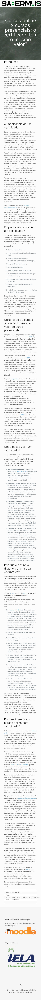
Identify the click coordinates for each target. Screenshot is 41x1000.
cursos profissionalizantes (16, 207)
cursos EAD (26, 358)
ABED (25, 593)
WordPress (28, 992)
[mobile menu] (38, 3)
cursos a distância (29, 337)
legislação (15, 379)
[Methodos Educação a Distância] (21, 3)
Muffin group (23, 990)
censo (12, 593)
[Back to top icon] (20, 985)
